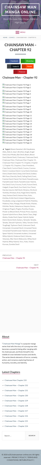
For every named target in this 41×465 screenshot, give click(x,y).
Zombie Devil (14, 244)
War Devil (14, 239)
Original (6, 209)
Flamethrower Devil (10, 182)
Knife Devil (13, 198)
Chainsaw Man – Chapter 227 (16, 411)
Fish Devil (22, 179)
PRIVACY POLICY (19, 457)
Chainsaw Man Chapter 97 (13, 163)
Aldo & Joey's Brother (15, 152)
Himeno (26, 190)
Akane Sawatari (17, 149)
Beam (27, 154)
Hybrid (33, 192)
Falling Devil (27, 176)
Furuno (18, 184)
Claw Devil (7, 168)
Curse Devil (24, 171)
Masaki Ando (25, 203)
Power (31, 209)
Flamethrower (32, 179)
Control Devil (17, 168)
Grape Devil (13, 187)
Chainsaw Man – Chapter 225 (16, 421)
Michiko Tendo (8, 206)
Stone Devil (11, 220)
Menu (22, 32)
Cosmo (25, 168)
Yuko (26, 241)
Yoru (21, 241)
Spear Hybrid (23, 217)
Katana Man (22, 195)
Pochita (25, 209)
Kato (30, 195)
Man (11, 203)
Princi (28, 212)
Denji (19, 173)
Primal (22, 212)
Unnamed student (20, 233)
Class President (28, 165)
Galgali (5, 187)
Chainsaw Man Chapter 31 (25, 160)
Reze (20, 214)
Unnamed (6, 228)
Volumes (6, 239)
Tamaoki (26, 220)
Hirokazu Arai (14, 192)
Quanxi (34, 212)
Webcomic (22, 239)
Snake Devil (12, 217)
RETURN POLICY (26, 460)
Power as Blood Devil (11, 212)
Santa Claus (27, 214)
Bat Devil (20, 154)
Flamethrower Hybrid (27, 182)
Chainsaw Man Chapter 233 (16, 380)
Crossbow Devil (13, 171)
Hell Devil (18, 190)
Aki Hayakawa (29, 149)
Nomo (32, 206)
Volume (28, 236)
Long (13, 201)
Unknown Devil (29, 225)
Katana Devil (12, 195)
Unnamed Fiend (30, 228)
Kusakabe (6, 201)
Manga (16, 203)
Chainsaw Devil (32, 157)
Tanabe (33, 220)
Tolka (24, 222)
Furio (12, 184)
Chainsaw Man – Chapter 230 (16, 395)
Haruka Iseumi (8, 190)
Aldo (4, 152)
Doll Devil (26, 173)
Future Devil (32, 184)
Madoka (34, 201)
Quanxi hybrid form (10, 214)
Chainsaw (21, 157)
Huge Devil (25, 192)
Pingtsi (18, 209)
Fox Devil (6, 184)
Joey (4, 195)
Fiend (15, 179)
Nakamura (19, 206)
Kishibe (5, 198)
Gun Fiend (31, 187)
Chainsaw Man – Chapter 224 (16, 426)
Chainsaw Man (8, 160)
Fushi (24, 184)
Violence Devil (19, 236)
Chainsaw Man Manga (11, 344)
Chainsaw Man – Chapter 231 (16, 390)
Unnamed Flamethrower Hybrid (15, 231)
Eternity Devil (15, 176)
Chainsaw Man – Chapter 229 (16, 401)
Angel (27, 152)
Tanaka (5, 222)
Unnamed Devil (17, 228)
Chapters (17, 165)
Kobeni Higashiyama (26, 198)
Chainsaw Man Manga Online (20, 9)
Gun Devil (23, 187)
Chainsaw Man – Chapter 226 (16, 416)
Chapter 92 (8, 165)
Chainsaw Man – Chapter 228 (16, 406)
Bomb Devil (11, 157)
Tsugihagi (6, 225)
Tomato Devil (32, 222)
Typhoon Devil (16, 225)
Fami (34, 176)
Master (34, 203)
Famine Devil (8, 179)
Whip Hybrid (14, 241)
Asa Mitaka (11, 154)
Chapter (27, 163)
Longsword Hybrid (22, 201)
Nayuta (26, 206)
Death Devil (12, 173)
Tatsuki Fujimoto (15, 222)
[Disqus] (20, 301)
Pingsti (12, 209)
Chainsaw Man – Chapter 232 (16, 385)
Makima (6, 203)
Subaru (20, 220)
